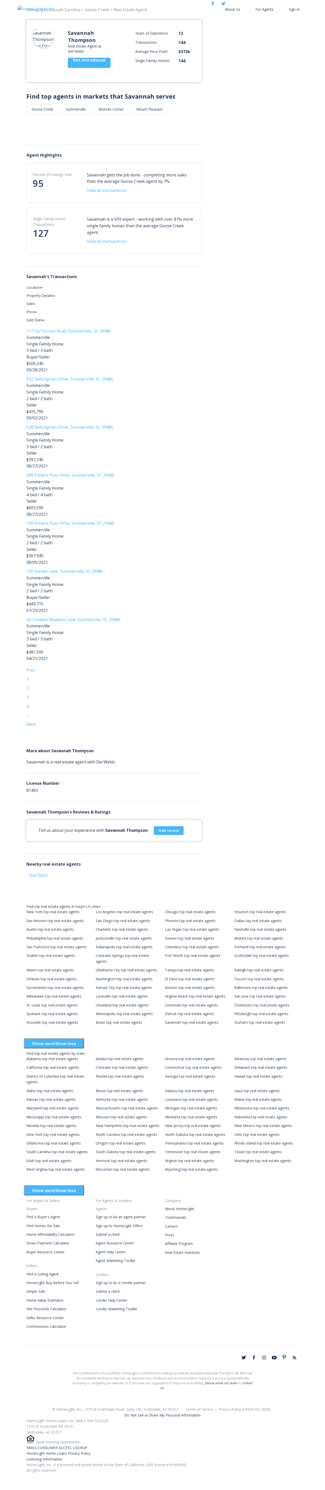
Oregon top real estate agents (120, 1143)
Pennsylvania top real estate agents (194, 1143)
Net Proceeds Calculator (46, 1308)
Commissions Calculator (46, 1326)
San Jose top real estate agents (260, 996)
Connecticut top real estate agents (193, 1067)
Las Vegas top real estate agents (192, 929)
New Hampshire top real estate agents (127, 1125)
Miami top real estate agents (50, 970)
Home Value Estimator (44, 1300)
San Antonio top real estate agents (55, 920)
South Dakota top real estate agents (126, 1151)
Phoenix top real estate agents (190, 920)
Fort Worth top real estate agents (192, 955)
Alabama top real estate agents (52, 1058)
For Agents (264, 9)
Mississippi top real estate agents (53, 1117)
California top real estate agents (52, 1067)
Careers (171, 1226)
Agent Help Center (111, 1252)
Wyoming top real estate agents (191, 1169)
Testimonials (175, 1217)
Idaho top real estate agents (49, 1090)
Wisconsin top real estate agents (123, 1169)
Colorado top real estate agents (122, 1067)
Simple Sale (35, 1291)
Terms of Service (199, 1409)
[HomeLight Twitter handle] (244, 1357)
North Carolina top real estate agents (126, 1134)
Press (169, 1234)
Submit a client (108, 1234)
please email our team (221, 1383)
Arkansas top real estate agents (260, 1058)
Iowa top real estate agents (257, 1090)
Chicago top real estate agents (190, 911)
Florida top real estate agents (120, 1076)
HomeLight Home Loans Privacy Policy (58, 1453)
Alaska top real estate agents (120, 1058)
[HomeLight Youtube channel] (274, 1357)
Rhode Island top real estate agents (263, 1143)
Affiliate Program (179, 1243)
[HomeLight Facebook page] (254, 1357)
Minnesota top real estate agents (261, 1108)
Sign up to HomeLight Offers (119, 1225)
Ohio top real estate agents (257, 1134)
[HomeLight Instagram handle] (264, 1357)
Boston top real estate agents (190, 987)
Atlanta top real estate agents (258, 938)
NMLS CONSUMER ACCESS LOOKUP (56, 1447)
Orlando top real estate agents (51, 978)
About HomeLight (179, 1208)
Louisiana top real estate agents (191, 1099)
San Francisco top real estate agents (56, 946)
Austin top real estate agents (50, 929)
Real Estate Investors (182, 1252)
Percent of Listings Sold (52, 174)
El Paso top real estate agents (190, 978)
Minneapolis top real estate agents (124, 1013)
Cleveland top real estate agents (122, 1005)
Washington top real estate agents (124, 978)
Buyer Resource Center (45, 1252)
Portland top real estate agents (260, 946)
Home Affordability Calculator (50, 1234)
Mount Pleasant (149, 109)
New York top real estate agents (53, 911)
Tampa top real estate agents (189, 970)
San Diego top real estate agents (123, 920)
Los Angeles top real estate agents (124, 911)
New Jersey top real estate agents (193, 1125)
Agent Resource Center (115, 1243)
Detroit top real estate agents (189, 1013)
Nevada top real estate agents (51, 1125)
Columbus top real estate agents (192, 946)
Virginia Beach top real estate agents (195, 996)
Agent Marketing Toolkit (115, 1260)
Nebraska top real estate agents (260, 1117)
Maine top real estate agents (258, 1099)
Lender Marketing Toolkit (116, 1308)
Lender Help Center (111, 1300)
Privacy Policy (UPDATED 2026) (244, 1409)
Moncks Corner (111, 109)
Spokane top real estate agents (52, 1013)
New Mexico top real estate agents (263, 1125)
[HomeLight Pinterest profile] (284, 1357)
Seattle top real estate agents (50, 955)
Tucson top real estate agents (259, 978)
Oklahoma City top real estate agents (126, 970)
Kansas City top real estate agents (124, 987)
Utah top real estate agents (49, 1160)
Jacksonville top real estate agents (124, 938)
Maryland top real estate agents (52, 1108)
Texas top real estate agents (258, 1151)
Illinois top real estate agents (119, 1090)
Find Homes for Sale (43, 1225)
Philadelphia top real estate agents (54, 938)
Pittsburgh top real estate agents (261, 1013)
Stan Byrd (38, 875)
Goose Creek (42, 109)
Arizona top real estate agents (190, 1058)
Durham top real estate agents (259, 1022)
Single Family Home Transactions (49, 221)
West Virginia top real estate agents (55, 1169)
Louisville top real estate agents (122, 996)
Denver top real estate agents (189, 938)
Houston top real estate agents (260, 911)
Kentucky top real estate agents (122, 1099)
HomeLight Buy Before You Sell (52, 1282)
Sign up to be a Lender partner (121, 1282)
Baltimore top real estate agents (261, 987)
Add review (168, 831)
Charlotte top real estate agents (122, 929)
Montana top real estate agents (191, 1117)
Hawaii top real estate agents (258, 1076)
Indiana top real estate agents (189, 1090)
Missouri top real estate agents (121, 1117)
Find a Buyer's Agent (43, 1216)
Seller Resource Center (45, 1317)
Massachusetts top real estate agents (127, 1108)
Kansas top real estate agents (51, 1099)
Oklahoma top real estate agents (53, 1143)
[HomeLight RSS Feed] (294, 1357)
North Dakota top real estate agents (195, 1134)
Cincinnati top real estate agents (191, 1005)
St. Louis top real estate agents (52, 1005)
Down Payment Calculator (48, 1243)
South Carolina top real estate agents (57, 1151)
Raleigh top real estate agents (259, 970)
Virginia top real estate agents (189, 1160)
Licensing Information (44, 1459)
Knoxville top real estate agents (52, 1022)
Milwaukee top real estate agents (53, 996)
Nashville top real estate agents (260, 929)
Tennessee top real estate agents (192, 1151)
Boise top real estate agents (119, 1022)
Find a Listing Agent (42, 1274)
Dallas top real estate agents (258, 920)
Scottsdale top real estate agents (261, 955)
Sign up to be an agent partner (121, 1216)
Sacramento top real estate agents (55, 987)
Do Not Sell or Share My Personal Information (162, 1415)
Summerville (76, 109)
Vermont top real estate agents (121, 1160)
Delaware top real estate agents (260, 1067)
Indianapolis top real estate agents (124, 946)
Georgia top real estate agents (190, 1076)
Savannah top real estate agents (191, 1022)
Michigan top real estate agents (191, 1108)
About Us (232, 9)
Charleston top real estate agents (261, 1005)
